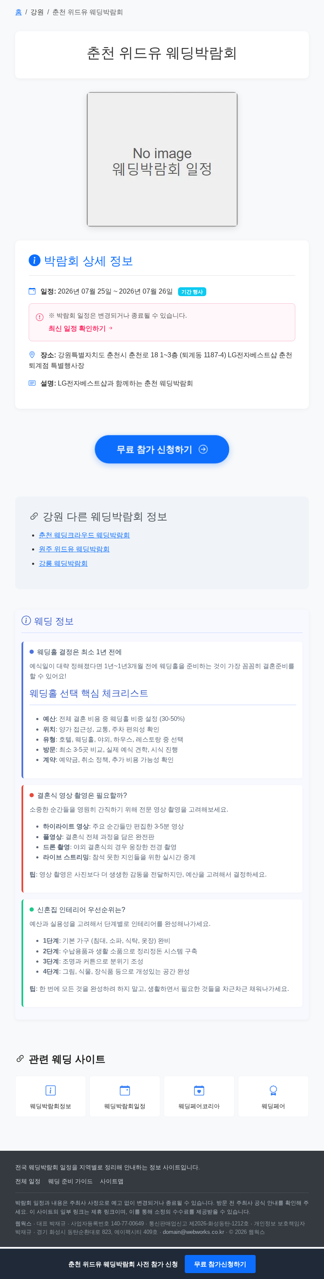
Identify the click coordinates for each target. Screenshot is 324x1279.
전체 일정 (27, 1181)
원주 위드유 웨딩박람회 (74, 549)
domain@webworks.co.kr (193, 1232)
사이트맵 (112, 1181)
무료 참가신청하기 (220, 1264)
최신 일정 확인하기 (77, 328)
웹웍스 (23, 1223)
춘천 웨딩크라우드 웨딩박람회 (84, 535)
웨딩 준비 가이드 (70, 1181)
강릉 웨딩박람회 (63, 563)
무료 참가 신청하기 (156, 449)
